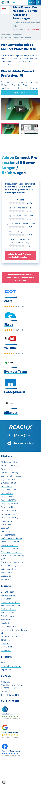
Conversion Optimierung (11, 476)
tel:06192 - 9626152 (9, 688)
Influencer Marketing (10, 514)
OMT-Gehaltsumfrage (10, 602)
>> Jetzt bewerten (32, 29)
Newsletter (6, 650)
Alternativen (17, 34)
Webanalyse (6, 572)
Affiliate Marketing (9, 462)
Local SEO (5, 528)
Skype (8, 324)
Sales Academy (7, 616)
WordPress (5, 579)
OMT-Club (5, 643)
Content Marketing (9, 472)
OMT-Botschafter (8, 609)
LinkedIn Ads (6, 524)
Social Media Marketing (11, 552)
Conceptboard (14, 392)
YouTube (10, 348)
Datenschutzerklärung (11, 666)
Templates (5, 640)
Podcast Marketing (9, 545)
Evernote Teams (15, 371)
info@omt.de (7, 691)
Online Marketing (8, 535)
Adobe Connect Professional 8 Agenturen (16, 37)
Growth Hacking (8, 507)
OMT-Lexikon (6, 647)
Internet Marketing (9, 517)
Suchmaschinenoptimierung (13, 562)
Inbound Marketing (9, 510)
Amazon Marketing (9, 465)
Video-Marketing (8, 569)
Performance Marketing (11, 538)
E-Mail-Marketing (8, 490)
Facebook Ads (7, 493)
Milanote (11, 412)
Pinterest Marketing (10, 542)
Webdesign (6, 576)
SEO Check (5, 619)
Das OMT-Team (7, 592)
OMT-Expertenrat (8, 599)
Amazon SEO (6, 469)
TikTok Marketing (8, 565)
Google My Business (9, 503)
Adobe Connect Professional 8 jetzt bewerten (20, 255)
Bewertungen (6, 34)
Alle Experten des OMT (11, 606)
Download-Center (8, 626)
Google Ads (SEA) (8, 500)
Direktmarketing (8, 483)
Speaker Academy (9, 612)
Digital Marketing (9, 479)
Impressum (6, 669)
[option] (20, 110)
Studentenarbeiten (9, 636)
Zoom (8, 301)
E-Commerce (6, 486)
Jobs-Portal (6, 623)
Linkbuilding (6, 521)
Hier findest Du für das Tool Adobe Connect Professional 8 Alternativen (20, 277)
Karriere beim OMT (9, 595)
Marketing (5, 531)
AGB (3, 663)
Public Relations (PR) (10, 548)
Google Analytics (8, 497)
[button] (4, 782)
